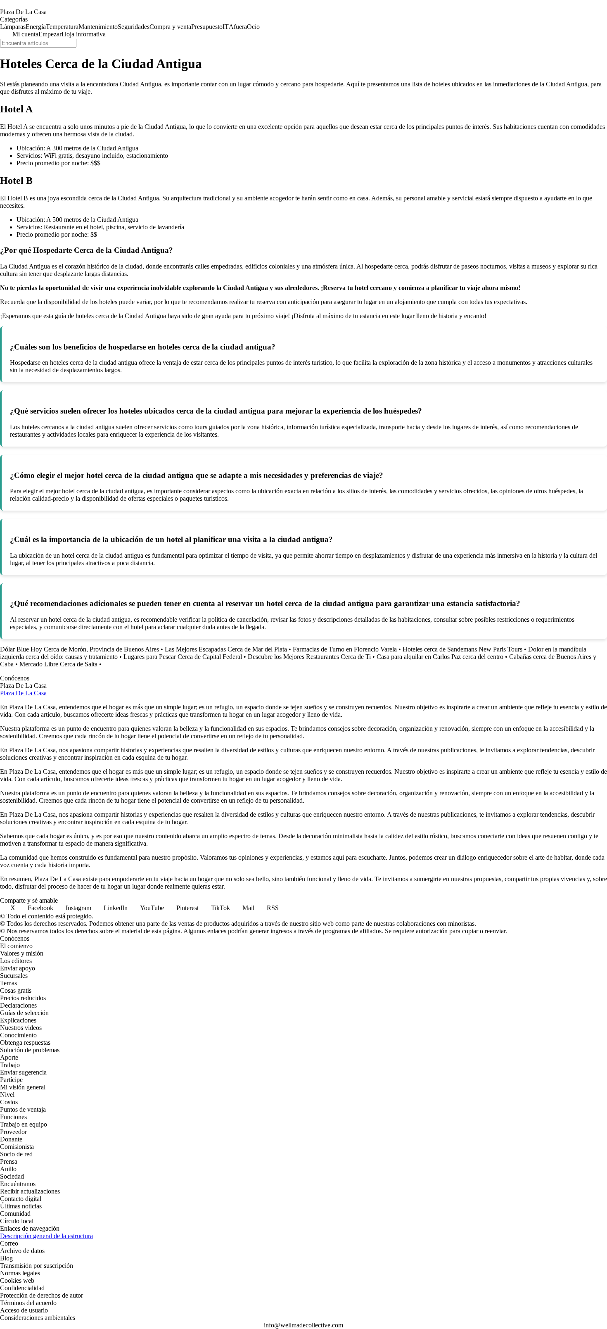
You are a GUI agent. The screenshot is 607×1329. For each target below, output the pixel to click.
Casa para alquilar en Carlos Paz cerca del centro (440, 656)
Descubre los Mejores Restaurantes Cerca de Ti (309, 656)
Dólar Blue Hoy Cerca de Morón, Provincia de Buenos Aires (79, 649)
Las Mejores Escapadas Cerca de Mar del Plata (226, 649)
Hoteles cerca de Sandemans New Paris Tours (462, 649)
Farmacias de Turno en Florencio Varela (345, 649)
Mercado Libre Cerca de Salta (58, 664)
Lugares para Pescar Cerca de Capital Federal (182, 656)
